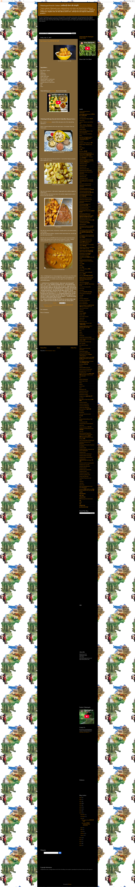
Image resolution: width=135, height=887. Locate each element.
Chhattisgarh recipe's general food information (86, 172)
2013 (80, 839)
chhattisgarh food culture (84, 168)
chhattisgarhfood (82, 224)
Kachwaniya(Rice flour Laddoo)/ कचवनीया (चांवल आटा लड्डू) (85, 326)
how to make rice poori (83, 316)
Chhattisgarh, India (48, 306)
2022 (80, 799)
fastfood (81, 297)
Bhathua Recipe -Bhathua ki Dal (85, 144)
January (82, 835)
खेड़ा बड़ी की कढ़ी (82, 493)
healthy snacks (82, 314)
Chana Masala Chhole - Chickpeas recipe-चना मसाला (86, 157)
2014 (80, 837)
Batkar (80, 135)
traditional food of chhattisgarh (85, 453)
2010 (80, 845)
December (83, 814)
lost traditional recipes (83, 345)
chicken (80, 265)
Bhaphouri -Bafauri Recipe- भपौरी (85, 142)
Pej (80, 377)
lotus (80, 346)
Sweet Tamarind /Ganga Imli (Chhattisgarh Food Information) (85, 433)
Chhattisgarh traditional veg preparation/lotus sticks (84, 207)
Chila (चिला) (81, 267)
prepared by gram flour (83, 391)
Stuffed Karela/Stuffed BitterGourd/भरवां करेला (86, 429)
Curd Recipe (81, 270)
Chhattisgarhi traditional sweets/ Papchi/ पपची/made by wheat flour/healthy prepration (85, 242)
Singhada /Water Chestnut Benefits (86, 423)
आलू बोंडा (81, 492)
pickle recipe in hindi (83, 381)
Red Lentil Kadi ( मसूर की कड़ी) (85, 409)
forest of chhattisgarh (83, 303)
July (81, 818)
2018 (80, 807)
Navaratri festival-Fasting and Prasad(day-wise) (85, 371)
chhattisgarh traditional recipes (85, 197)
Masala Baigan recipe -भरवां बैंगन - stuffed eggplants (85, 355)
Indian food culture (83, 321)
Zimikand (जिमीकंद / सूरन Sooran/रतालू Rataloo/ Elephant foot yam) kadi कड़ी (86, 490)
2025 (80, 797)
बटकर (80, 502)
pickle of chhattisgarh (83, 379)
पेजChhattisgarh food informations (86, 498)
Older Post (73, 348)
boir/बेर (80, 149)
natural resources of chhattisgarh (85, 369)
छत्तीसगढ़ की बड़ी (82, 497)
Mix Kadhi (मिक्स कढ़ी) (83, 364)
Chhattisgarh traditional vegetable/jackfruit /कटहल (84, 222)
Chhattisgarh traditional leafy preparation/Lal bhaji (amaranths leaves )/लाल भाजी (85, 195)
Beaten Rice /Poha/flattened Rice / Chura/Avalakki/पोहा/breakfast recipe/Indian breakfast (86, 138)
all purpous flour (82, 117)
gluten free (81, 309)
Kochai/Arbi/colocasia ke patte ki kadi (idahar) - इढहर (86, 339)
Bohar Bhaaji (82, 147)
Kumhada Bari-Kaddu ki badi (85, 341)
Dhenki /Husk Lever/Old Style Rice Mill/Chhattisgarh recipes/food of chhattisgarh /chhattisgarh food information (86, 279)
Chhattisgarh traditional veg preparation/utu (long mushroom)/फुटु (86, 219)
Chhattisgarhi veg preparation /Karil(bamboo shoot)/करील (85, 253)
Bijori (80, 146)
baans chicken (82, 127)
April (82, 831)
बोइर (80, 503)
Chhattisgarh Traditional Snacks (85, 199)
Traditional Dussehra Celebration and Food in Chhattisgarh (86, 450)
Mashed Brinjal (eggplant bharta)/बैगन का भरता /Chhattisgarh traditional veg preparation (86, 358)
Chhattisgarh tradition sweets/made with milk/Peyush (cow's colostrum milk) (86, 181)
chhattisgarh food (82, 167)
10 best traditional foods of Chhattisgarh (84, 112)
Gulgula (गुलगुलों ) (82, 313)
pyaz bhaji (81, 397)
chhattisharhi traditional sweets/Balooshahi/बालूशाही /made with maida (86, 257)
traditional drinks (82, 447)
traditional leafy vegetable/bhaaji (85, 457)
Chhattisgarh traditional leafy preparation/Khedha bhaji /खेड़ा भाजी (86, 191)
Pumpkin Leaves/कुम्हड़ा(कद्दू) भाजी (85, 396)
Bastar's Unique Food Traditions (85, 133)
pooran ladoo (82, 386)
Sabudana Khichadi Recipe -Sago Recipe (85, 419)
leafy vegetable (82, 343)
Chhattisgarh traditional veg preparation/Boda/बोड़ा (84, 204)
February (82, 833)
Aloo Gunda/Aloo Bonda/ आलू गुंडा (86, 118)
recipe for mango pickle (84, 404)
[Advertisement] (64, 27)
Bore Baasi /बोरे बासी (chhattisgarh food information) (86, 824)
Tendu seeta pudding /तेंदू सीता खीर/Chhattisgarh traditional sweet (86, 436)
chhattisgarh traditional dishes (85, 183)
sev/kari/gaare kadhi (83, 421)
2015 (80, 812)
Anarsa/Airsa (82, 120)
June (82, 827)
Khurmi (81, 333)
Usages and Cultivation (83, 476)
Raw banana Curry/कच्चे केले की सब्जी (49, 41)
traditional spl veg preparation (85, 469)
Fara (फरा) (81, 295)
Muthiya (81, 365)
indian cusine (82, 318)
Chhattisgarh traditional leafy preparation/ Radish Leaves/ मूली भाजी (86, 189)
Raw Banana (53, 91)
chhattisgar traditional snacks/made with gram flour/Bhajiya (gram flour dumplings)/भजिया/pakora (86, 161)
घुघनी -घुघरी (81, 495)
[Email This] (60, 303)
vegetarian (81, 481)
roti (80, 417)
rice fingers (81, 410)
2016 (80, 811)
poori (80, 387)
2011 (80, 843)
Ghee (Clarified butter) (83, 308)
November (83, 816)
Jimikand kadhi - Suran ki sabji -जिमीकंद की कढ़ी (85, 324)
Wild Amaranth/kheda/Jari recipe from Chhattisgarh (85, 487)
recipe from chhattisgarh (84, 405)
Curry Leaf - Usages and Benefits (85, 272)
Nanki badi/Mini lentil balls (84, 367)
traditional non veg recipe (84, 464)
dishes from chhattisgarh (84, 282)
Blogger (69, 884)
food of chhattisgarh (83, 302)
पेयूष (80, 500)
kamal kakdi (81, 328)
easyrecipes (81, 290)
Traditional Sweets (83, 471)
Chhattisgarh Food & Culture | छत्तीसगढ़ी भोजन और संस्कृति (59, 5)
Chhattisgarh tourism (83, 178)
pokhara (81, 384)
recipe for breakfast (83, 402)
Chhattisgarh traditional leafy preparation (85, 186)
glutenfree (81, 311)
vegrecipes (81, 483)
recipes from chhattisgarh (84, 407)
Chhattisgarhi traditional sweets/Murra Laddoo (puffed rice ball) (86, 248)
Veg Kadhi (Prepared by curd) (85, 478)
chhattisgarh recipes (83, 174)
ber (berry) (81, 141)
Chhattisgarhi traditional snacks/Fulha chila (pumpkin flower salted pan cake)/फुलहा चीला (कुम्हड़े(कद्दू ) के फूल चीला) (86, 231)
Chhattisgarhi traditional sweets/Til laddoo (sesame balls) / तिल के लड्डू (86, 251)
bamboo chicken (82, 129)
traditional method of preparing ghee (86, 463)
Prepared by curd (82, 389)
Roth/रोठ (81, 415)
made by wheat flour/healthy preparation (85, 349)
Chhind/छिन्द (81, 263)
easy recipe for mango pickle (85, 286)
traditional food (82, 452)
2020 (80, 803)
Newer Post (43, 348)
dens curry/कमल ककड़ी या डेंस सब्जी (86, 275)
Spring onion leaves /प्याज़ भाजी (85, 427)
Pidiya (80, 382)
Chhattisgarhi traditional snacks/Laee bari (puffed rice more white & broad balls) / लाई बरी (86, 236)
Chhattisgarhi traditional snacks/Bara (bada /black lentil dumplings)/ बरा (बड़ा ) (86, 227)
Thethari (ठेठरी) (82, 438)
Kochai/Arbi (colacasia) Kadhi (85, 337)
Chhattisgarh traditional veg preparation (84, 202)
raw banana (49, 122)
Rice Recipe (81, 412)
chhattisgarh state (82, 176)
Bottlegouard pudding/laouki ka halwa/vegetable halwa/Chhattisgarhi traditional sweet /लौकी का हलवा (86, 154)
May (82, 829)
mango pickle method (83, 351)
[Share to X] (63, 303)
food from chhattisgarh (83, 298)
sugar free (81, 431)
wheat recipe (81, 484)
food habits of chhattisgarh (84, 300)
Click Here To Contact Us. (84, 732)
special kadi (81, 425)
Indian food (81, 319)
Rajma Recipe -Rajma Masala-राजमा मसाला (86, 400)
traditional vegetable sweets (84, 474)
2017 (80, 809)
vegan (80, 479)
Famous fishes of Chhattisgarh (85, 293)
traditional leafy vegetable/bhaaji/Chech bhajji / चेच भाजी (86, 460)
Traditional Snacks (83, 468)
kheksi (80, 332)
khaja (80, 330)
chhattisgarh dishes (83, 165)
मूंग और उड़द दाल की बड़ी (83, 507)
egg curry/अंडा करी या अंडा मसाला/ (85, 291)
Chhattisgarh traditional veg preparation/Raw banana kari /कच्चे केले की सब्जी (58, 305)
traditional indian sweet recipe (85, 455)
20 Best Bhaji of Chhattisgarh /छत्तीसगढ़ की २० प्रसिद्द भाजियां (87, 115)
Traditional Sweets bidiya (84, 473)
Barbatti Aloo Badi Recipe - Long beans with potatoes (86, 131)
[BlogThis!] (61, 303)
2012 (80, 841)
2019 (80, 805)
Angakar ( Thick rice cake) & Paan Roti (86, 122)
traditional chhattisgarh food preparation (84, 442)
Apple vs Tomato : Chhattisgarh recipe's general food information (85, 125)
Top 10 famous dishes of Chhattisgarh (86, 440)
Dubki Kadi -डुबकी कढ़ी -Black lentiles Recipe (86, 284)
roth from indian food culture (85, 414)
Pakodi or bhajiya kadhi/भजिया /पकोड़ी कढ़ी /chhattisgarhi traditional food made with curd (86, 375)
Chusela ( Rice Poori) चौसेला (84, 268)
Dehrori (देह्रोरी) (82, 274)
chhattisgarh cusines (83, 163)
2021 (80, 801)
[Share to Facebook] (64, 303)
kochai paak (81, 335)
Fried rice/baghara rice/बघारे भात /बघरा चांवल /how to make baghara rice (86, 306)
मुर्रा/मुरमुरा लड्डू (82, 505)
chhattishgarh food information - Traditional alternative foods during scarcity (86, 261)
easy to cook (81, 288)
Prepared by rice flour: (83, 394)
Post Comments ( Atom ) (50, 350)
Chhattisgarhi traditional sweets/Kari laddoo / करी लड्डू (86, 245)
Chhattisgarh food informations (85, 170)
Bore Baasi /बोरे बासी (83, 151)
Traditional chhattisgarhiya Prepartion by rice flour (86, 445)
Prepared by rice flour (83, 392)
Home (58, 348)
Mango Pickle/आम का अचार (84, 353)
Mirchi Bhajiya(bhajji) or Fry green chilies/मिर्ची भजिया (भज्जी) (86, 362)
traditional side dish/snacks (84, 466)
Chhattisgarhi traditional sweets (85, 239)
